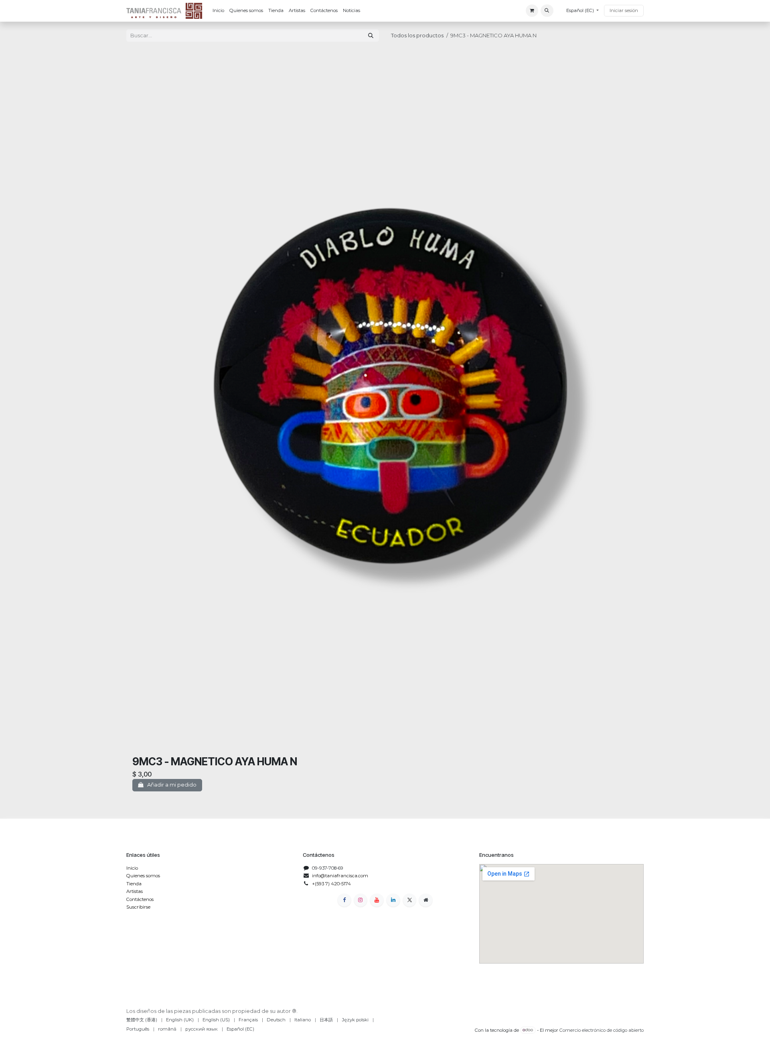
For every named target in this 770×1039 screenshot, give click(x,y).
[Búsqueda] (371, 35)
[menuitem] (218, 11)
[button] (547, 10)
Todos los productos (417, 35)
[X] (409, 900)
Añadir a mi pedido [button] (171, 784)
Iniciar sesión (624, 10)
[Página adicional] (425, 900)
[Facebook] (344, 900)
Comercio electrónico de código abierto (601, 1030)
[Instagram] (360, 900)
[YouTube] (376, 900)
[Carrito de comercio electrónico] (532, 10)
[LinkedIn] (393, 900)
